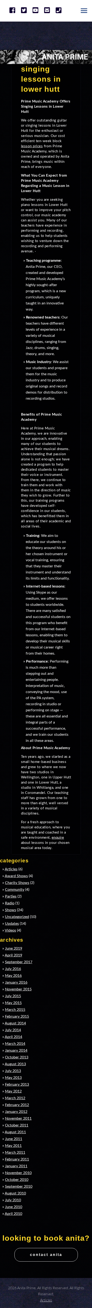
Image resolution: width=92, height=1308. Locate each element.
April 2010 (13, 1214)
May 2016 (13, 976)
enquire (58, 837)
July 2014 (13, 1030)
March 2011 (15, 1152)
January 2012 (16, 1112)
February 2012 (17, 1105)
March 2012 (15, 1098)
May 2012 (13, 1091)
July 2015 (13, 996)
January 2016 (16, 982)
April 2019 (13, 955)
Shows (10, 910)
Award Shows (16, 876)
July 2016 (13, 969)
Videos (10, 930)
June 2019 (13, 948)
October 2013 (16, 1057)
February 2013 (17, 1084)
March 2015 (15, 1010)
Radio (9, 903)
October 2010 (16, 1180)
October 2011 (16, 1125)
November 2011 (18, 1118)
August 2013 (15, 1064)
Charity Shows (17, 883)
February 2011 (17, 1159)
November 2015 (18, 989)
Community (14, 889)
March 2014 (15, 1044)
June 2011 (13, 1139)
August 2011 (15, 1132)
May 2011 (13, 1146)
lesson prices (32, 146)
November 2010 (18, 1173)
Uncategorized (17, 917)
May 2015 (13, 1003)
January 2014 (16, 1050)
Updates (12, 923)
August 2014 (15, 1023)
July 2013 (13, 1071)
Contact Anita (46, 1255)
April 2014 (13, 1037)
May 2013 (13, 1078)
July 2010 (13, 1200)
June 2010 (13, 1207)
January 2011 (16, 1166)
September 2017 (18, 962)
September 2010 (18, 1186)
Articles (11, 869)
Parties (11, 896)
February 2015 (17, 1016)
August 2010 (15, 1193)
